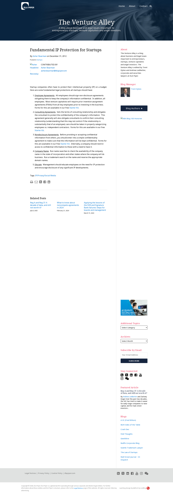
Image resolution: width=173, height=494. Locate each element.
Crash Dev (125, 429)
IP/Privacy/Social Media (45, 175)
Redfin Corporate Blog (130, 443)
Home (122, 6)
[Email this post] (36, 182)
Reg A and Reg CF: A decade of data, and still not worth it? (40, 205)
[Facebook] (136, 375)
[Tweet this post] (40, 182)
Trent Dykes (136, 89)
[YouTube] (140, 375)
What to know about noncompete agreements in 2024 (68, 205)
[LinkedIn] (131, 375)
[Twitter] (126, 375)
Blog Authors (131, 107)
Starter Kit (74, 107)
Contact (144, 6)
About (132, 6)
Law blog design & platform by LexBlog (132, 488)
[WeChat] (127, 378)
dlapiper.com (69, 473)
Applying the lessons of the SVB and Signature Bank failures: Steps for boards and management (95, 206)
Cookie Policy (56, 473)
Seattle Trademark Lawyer (132, 447)
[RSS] (122, 375)
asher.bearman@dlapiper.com (54, 70)
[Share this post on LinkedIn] (49, 182)
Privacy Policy (43, 473)
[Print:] (31, 182)
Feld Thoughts (127, 434)
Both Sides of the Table (130, 425)
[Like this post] (44, 182)
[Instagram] (122, 378)
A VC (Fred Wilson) (128, 420)
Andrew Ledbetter (130, 396)
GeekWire (125, 438)
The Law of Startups (129, 452)
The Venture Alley (86, 21)
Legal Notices (30, 473)
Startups (39, 60)
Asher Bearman (39, 56)
